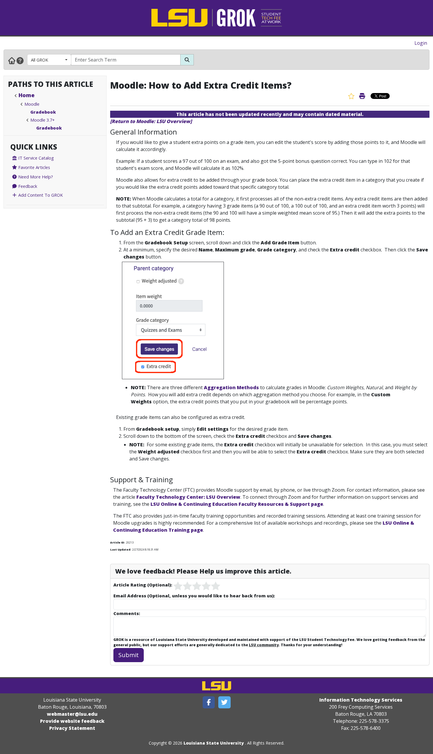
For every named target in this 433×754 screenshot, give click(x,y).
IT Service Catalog (35, 158)
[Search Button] (187, 59)
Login (420, 43)
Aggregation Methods (231, 387)
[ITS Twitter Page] (224, 702)
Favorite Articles (33, 167)
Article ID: (117, 542)
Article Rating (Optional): (142, 585)
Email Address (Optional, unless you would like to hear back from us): (194, 596)
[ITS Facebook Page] (209, 702)
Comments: (126, 613)
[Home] (11, 60)
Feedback (27, 186)
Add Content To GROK (40, 195)
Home (26, 95)
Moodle (31, 104)
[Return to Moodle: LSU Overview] (151, 121)
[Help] (20, 60)
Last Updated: (120, 549)
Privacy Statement (72, 728)
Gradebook (43, 112)
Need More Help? (35, 177)
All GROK (39, 60)
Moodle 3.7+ (42, 120)
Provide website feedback (72, 721)
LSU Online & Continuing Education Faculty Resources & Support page (237, 504)
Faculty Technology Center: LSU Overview (188, 497)
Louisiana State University (214, 743)
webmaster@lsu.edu (72, 714)
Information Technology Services (360, 700)
